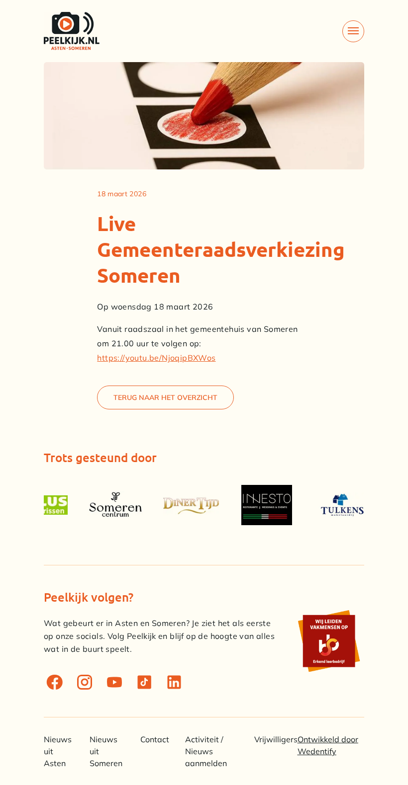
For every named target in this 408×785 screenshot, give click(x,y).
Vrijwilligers (276, 739)
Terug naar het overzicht (165, 397)
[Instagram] (85, 682)
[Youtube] (114, 682)
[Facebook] (55, 682)
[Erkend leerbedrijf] (328, 641)
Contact (154, 739)
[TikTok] (144, 682)
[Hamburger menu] (353, 31)
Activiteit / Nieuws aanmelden (206, 751)
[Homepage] (72, 31)
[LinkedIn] (174, 682)
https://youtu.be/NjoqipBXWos (156, 358)
